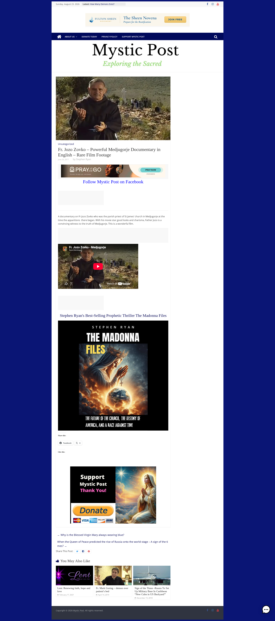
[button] (266, 611)
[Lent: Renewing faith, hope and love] (74, 567)
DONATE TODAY (89, 36)
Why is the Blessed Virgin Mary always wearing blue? (90, 535)
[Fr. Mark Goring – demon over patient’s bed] (113, 567)
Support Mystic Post (133, 36)
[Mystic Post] (59, 36)
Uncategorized (66, 144)
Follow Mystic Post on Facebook (113, 181)
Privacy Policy (109, 36)
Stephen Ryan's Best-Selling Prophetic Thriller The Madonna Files (113, 315)
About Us (70, 36)
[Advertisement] (81, 198)
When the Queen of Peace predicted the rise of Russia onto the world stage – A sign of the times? (112, 544)
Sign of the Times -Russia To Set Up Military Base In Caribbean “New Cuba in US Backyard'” (152, 591)
